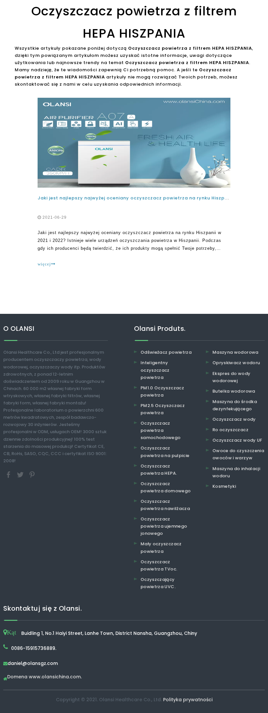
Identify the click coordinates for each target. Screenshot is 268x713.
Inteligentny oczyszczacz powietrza (155, 370)
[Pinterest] (32, 474)
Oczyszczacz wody (234, 419)
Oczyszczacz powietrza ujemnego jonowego (164, 526)
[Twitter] (21, 474)
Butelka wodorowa (233, 391)
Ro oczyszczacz (230, 430)
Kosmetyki (224, 486)
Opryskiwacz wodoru (236, 363)
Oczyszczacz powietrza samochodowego (161, 430)
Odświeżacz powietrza (166, 352)
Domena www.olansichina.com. (44, 677)
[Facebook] (9, 474)
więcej (44, 264)
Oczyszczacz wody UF (237, 440)
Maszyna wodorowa (235, 352)
